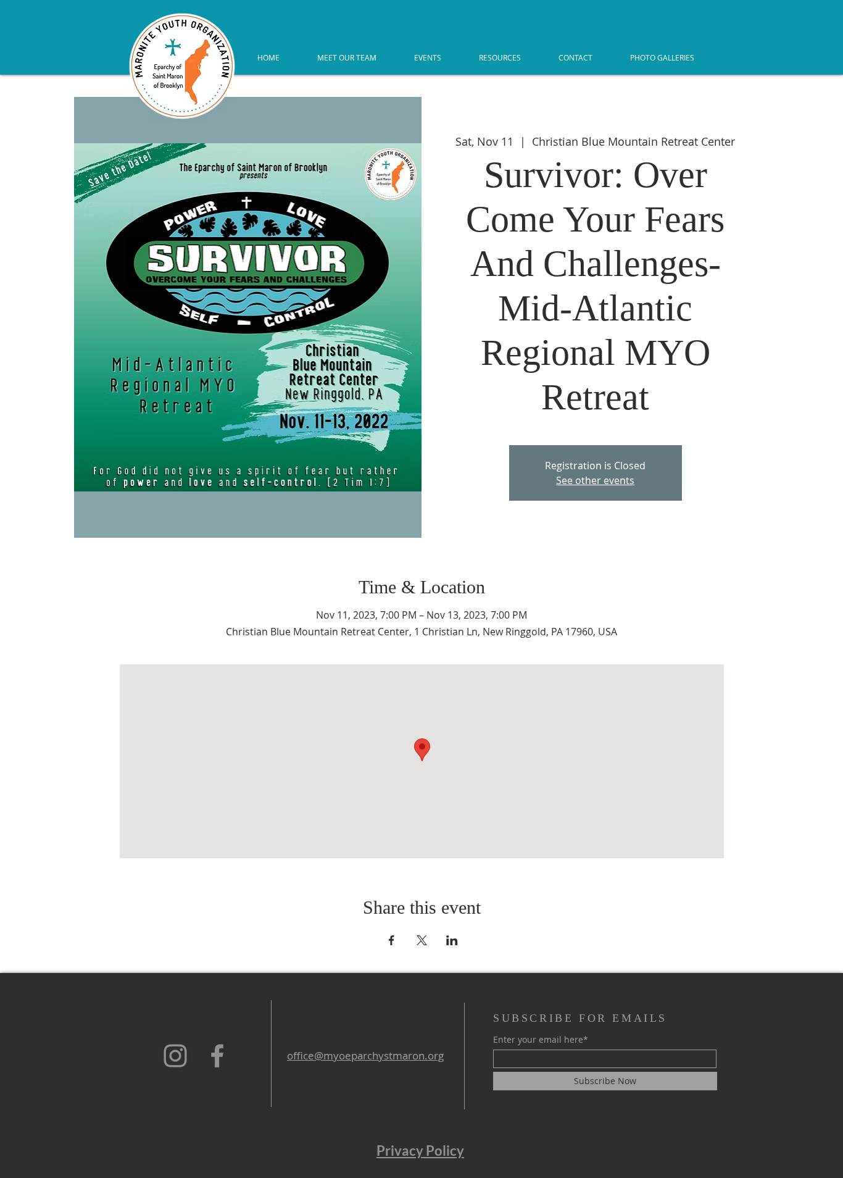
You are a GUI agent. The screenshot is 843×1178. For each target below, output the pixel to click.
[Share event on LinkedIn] (452, 940)
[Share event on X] (422, 940)
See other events (595, 480)
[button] (499, 57)
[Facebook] (217, 1055)
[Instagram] (175, 1055)
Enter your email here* (540, 1039)
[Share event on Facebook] (391, 940)
